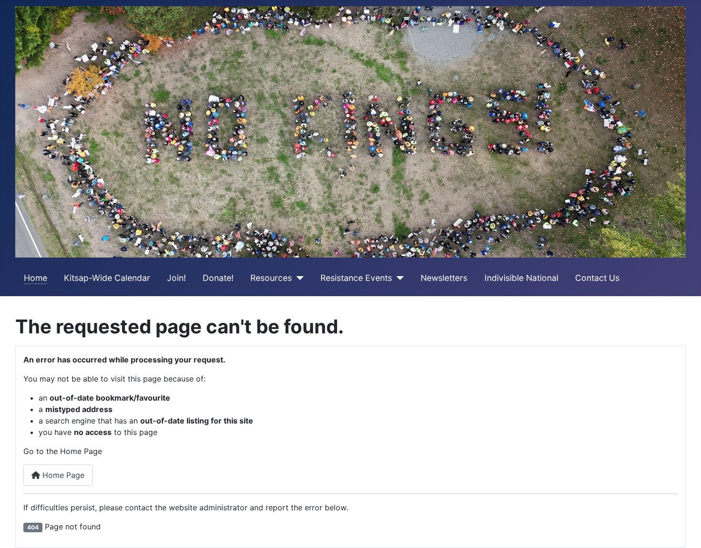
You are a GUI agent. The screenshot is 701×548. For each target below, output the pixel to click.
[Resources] (298, 278)
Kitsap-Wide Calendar (107, 278)
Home (35, 278)
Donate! (218, 278)
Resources (271, 278)
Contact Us (597, 278)
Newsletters (444, 278)
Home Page (62, 475)
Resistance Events (356, 278)
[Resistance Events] (398, 278)
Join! (176, 278)
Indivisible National (521, 278)
